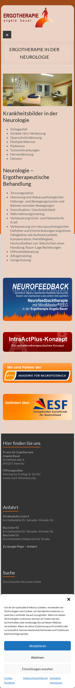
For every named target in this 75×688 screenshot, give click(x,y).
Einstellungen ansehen (37, 669)
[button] (69, 599)
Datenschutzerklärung (35, 678)
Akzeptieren (37, 646)
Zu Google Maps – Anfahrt (20, 546)
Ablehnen (37, 657)
